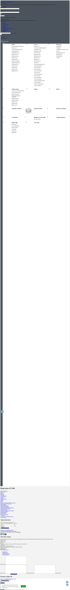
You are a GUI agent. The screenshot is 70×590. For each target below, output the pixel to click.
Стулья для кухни (37, 75)
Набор (1, 504)
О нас (4, 25)
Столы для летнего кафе (16, 92)
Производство (5, 26)
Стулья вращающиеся (38, 65)
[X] (5, 534)
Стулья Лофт (14, 130)
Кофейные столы (15, 70)
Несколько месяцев (6, 553)
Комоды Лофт (14, 124)
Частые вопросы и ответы (7, 28)
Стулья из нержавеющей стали (39, 80)
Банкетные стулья (37, 54)
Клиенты (4, 23)
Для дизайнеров (6, 24)
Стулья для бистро (37, 67)
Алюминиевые (58, 46)
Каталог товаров (5, 41)
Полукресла (36, 62)
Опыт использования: (4, 549)
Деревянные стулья (37, 49)
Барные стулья (36, 46)
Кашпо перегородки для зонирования (16, 96)
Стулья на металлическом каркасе (40, 47)
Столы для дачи (14, 65)
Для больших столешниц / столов (62, 49)
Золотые (57, 51)
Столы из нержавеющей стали (17, 49)
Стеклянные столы (15, 64)
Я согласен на (11, 13)
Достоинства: (2, 564)
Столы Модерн (14, 67)
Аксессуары (2, 508)
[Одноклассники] (2, 534)
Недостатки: (2, 573)
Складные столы (15, 69)
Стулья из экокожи (37, 82)
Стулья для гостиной (37, 70)
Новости (4, 31)
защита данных (4, 587)
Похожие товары (3, 510)
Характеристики (3, 507)
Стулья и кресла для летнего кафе (18, 90)
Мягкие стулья (36, 59)
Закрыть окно (3, 21)
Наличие (2, 511)
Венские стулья (36, 57)
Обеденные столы (15, 59)
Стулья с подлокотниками (38, 83)
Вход (3, 37)
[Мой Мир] (4, 534)
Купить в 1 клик (10, 530)
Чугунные (58, 57)
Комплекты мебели (15, 98)
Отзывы (1, 509)
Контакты (4, 27)
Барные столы (14, 47)
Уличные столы (14, 101)
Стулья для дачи (37, 72)
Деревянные (58, 47)
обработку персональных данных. (13, 13)
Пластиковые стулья (37, 51)
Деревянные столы (15, 51)
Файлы (1, 512)
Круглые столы (14, 57)
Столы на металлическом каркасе (18, 46)
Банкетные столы (15, 54)
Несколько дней (6, 554)
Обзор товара (2, 503)
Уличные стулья (14, 103)
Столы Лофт (14, 129)
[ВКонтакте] (1, 534)
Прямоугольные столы (16, 62)
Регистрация (5, 38)
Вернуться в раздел (4, 502)
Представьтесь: (58, 573)
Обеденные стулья (37, 60)
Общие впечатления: (30, 573)
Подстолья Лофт (15, 127)
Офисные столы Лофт (16, 60)
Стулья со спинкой (37, 85)
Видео (1, 513)
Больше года (5, 551)
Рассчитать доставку (13, 531)
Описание (2, 506)
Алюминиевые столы (15, 52)
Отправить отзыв (14, 574)
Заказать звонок (16, 1)
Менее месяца (5, 552)
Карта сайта (5, 29)
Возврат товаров (6, 30)
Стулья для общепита (38, 77)
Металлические (59, 54)
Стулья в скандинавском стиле (39, 64)
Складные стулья (37, 52)
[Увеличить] (4, 514)
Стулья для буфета (37, 69)
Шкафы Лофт (14, 132)
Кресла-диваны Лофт (15, 125)
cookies (16, 586)
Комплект (2, 505)
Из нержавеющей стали (60, 52)
